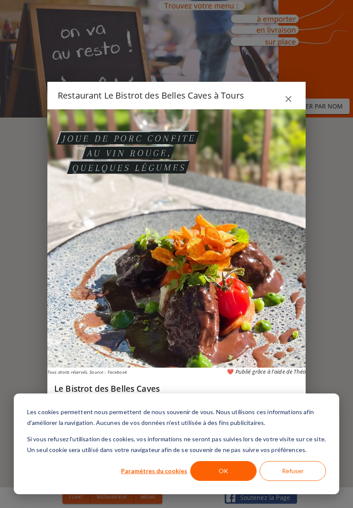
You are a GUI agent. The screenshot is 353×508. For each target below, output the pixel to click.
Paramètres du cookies (154, 470)
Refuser (292, 470)
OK (223, 470)
